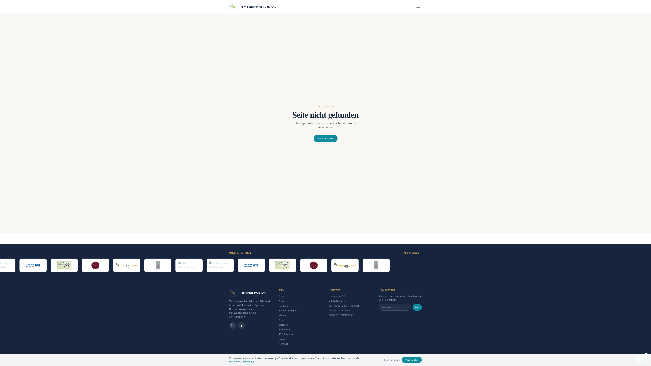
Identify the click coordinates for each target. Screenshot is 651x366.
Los (417, 307)
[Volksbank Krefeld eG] (26, 265)
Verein (282, 315)
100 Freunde (286, 334)
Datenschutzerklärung (241, 361)
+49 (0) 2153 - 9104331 (346, 305)
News (282, 301)
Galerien (283, 324)
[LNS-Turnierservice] (57, 265)
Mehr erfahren (392, 359)
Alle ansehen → (412, 252)
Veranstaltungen (288, 310)
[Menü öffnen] (418, 7)
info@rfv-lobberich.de (341, 314)
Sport (282, 320)
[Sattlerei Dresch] (88, 265)
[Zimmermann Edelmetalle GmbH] (213, 265)
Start (282, 296)
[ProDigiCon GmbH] (120, 265)
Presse (282, 339)
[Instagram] (232, 325)
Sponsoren (285, 329)
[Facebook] (241, 325)
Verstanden (411, 359)
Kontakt (283, 343)
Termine (283, 305)
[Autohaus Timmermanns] (151, 265)
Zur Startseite (325, 138)
